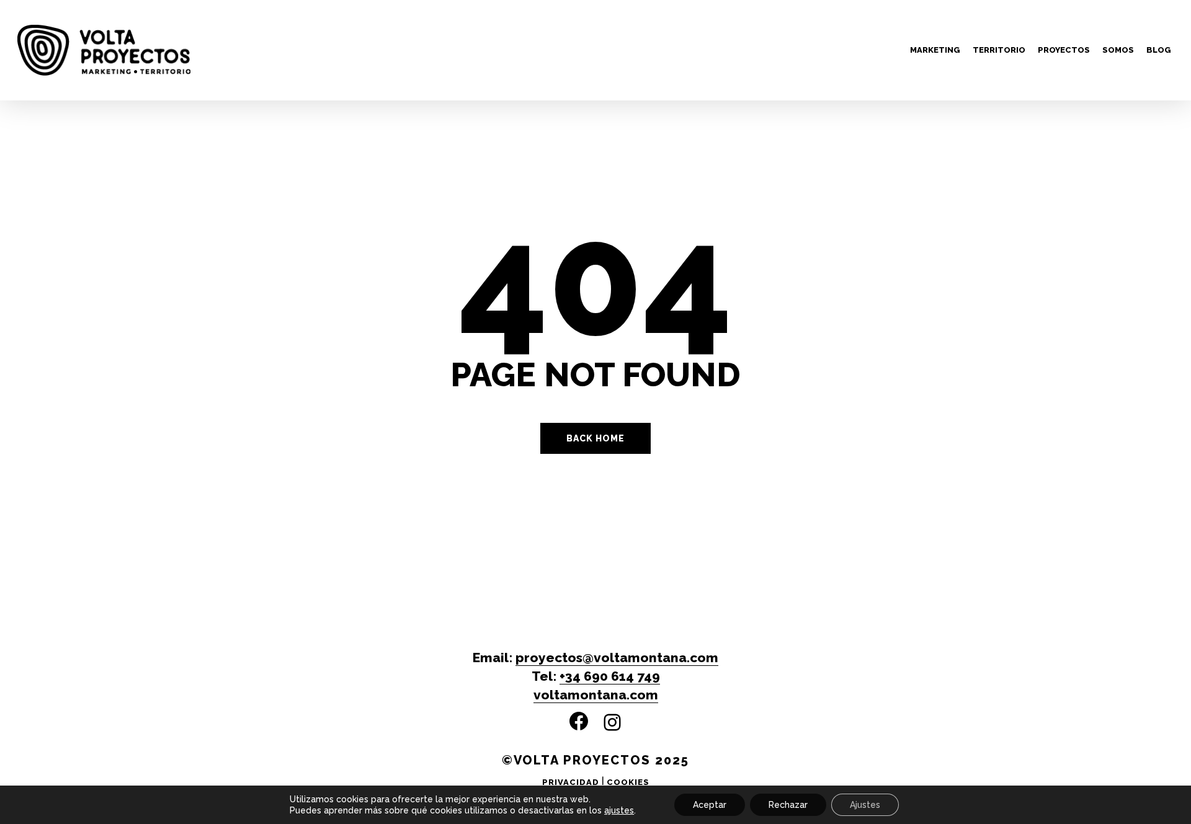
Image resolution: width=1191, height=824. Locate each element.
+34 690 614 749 (610, 676)
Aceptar (709, 805)
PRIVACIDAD (570, 782)
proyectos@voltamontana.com (616, 657)
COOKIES (628, 782)
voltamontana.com (595, 694)
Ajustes (865, 805)
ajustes (619, 810)
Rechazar (788, 805)
